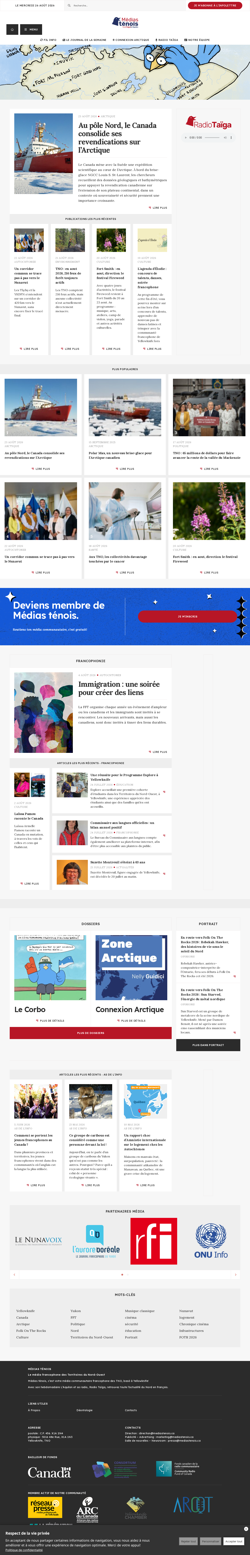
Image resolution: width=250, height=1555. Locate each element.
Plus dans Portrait (208, 1045)
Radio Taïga (168, 40)
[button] (31, 29)
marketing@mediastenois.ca (175, 1437)
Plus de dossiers (90, 1032)
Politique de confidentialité (24, 1550)
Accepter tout (233, 1541)
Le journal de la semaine (86, 40)
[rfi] (154, 1241)
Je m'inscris (187, 616)
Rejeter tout (188, 1541)
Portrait (208, 924)
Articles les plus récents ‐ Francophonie (90, 763)
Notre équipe (199, 40)
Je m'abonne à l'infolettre (215, 5)
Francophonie (91, 661)
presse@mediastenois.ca (184, 1440)
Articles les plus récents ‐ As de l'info (90, 1074)
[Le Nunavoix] (38, 1241)
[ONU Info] (211, 1241)
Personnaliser (210, 1541)
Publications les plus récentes (90, 219)
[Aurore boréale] (96, 1241)
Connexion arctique (132, 40)
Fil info (50, 40)
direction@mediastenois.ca (157, 1433)
